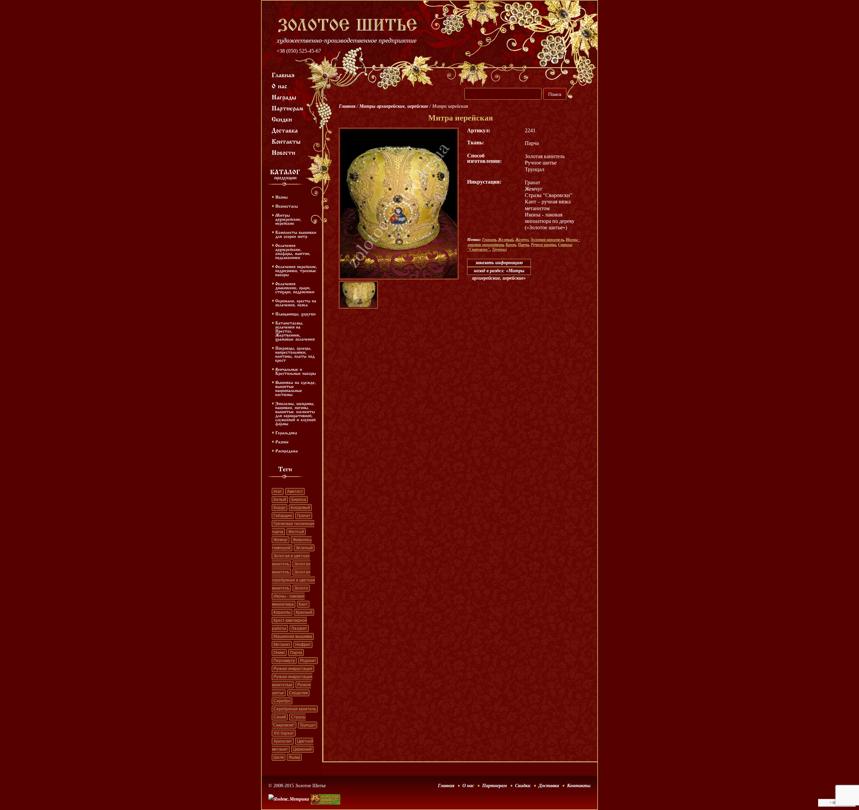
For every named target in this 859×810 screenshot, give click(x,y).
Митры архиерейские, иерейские (393, 106)
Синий (279, 717)
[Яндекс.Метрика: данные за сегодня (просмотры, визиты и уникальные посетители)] (288, 799)
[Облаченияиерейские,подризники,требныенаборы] (297, 270)
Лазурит (299, 628)
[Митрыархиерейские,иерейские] (289, 218)
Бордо (279, 507)
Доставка (549, 785)
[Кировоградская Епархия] (325, 789)
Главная (347, 106)
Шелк (278, 757)
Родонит (308, 660)
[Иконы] (281, 196)
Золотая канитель (547, 239)
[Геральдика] (286, 432)
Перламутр (284, 660)
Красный (304, 612)
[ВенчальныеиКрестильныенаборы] (295, 371)
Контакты (579, 785)
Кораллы (282, 612)
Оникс (279, 652)
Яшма (294, 757)
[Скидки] (282, 118)
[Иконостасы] (286, 205)
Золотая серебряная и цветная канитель (293, 580)
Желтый (296, 531)
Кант (303, 604)
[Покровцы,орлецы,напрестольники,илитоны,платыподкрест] (295, 353)
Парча (296, 652)
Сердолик (298, 692)
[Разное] (282, 441)
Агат (277, 491)
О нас (468, 785)
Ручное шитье (543, 244)
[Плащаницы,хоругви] (295, 313)
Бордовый (300, 507)
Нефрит (303, 644)
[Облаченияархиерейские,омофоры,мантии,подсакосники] (293, 251)
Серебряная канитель (294, 709)
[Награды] (284, 96)
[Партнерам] (288, 107)
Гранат (303, 515)
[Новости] (284, 152)
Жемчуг (280, 539)
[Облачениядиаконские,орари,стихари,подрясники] (294, 287)
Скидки (522, 785)
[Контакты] (286, 141)
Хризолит (282, 741)
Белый (279, 499)
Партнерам (494, 785)
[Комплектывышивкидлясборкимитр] (296, 234)
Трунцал (307, 725)
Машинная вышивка (292, 636)
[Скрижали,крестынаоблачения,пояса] (296, 302)
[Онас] (279, 85)
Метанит (281, 644)
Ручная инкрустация (292, 668)
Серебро (282, 701)
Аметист (295, 491)
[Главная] (283, 74)
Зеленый (304, 547)
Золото (301, 588)
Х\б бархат (283, 733)
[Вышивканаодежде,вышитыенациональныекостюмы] (296, 388)
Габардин (282, 515)
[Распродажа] (286, 450)
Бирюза (298, 499)
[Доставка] (285, 130)
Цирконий (302, 749)
